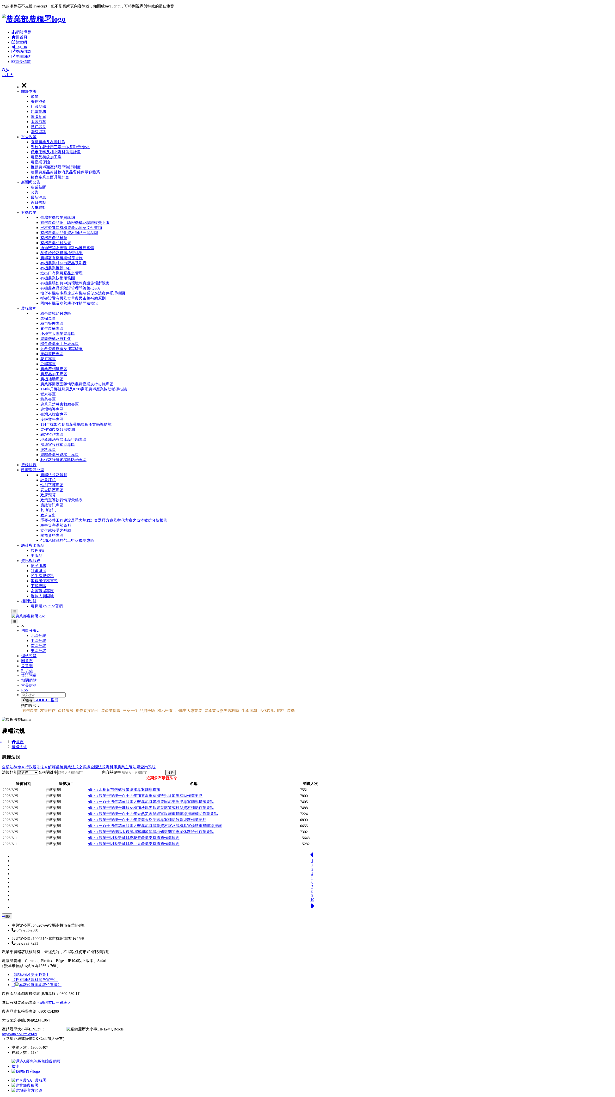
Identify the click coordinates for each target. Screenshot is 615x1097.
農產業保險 (40, 162)
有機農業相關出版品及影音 (63, 263)
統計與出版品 (32, 545)
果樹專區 (48, 318)
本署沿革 (38, 122)
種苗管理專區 (51, 323)
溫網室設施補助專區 (57, 445)
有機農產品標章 (53, 238)
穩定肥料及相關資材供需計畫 (56, 152)
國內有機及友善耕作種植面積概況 (69, 303)
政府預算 (48, 495)
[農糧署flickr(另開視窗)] (25, 1085)
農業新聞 (38, 187)
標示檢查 (165, 711)
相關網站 (29, 680)
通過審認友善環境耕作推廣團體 (67, 248)
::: (3, 915)
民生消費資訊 (42, 576)
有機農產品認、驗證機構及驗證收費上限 (75, 223)
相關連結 (29, 601)
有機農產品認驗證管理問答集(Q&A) (70, 288)
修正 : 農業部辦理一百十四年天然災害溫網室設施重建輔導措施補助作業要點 (153, 814)
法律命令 (17, 767)
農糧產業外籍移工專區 (59, 455)
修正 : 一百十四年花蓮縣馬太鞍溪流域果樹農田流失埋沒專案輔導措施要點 (151, 802)
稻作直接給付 (87, 711)
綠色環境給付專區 (55, 313)
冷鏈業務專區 (51, 419)
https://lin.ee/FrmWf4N (19, 1034)
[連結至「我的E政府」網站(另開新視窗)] (26, 1071)
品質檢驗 (147, 711)
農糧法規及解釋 (53, 475)
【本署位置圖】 (37, 985)
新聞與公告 (30, 182)
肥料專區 (48, 450)
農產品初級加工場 (46, 157)
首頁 (20, 742)
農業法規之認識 (76, 767)
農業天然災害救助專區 (59, 404)
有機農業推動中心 (55, 268)
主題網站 (23, 57)
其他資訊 (48, 510)
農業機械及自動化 (55, 339)
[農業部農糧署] (34, 19)
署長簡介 (38, 101)
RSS (24, 690)
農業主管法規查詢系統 (136, 767)
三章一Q (130, 711)
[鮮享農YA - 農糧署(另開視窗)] (29, 1080)
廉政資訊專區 (51, 505)
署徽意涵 (38, 117)
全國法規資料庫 (103, 767)
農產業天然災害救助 (221, 711)
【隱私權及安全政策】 (31, 975)
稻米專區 (48, 394)
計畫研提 (38, 571)
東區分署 (38, 651)
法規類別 (9, 772)
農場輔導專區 (51, 409)
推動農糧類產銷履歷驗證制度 (56, 167)
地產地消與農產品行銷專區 (63, 440)
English (21, 47)
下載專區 (38, 586)
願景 (34, 96)
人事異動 (38, 207)
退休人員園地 (42, 596)
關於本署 (29, 91)
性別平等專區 (51, 485)
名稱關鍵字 (47, 772)
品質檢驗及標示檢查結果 (61, 253)
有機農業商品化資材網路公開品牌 (69, 233)
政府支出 (48, 515)
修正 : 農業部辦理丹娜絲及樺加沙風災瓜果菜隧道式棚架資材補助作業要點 (151, 808)
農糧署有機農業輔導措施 (61, 258)
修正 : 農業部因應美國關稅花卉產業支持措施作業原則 (133, 838)
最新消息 (38, 197)
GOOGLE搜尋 (46, 700)
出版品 (36, 556)
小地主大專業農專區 (57, 334)
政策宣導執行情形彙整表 (61, 500)
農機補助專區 (51, 379)
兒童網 (21, 42)
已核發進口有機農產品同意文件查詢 (71, 228)
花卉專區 (48, 359)
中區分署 (38, 641)
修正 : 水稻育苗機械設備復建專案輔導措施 (124, 790)
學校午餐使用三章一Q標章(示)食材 (60, 147)
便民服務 (38, 566)
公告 (34, 192)
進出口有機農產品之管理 (61, 273)
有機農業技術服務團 (57, 278)
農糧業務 (29, 308)
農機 (291, 711)
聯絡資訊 (38, 132)
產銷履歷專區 (51, 354)
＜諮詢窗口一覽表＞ (54, 1002)
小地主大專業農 (188, 711)
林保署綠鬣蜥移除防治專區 (63, 460)
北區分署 (38, 636)
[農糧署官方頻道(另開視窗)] (27, 1090)
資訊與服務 (30, 561)
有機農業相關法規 (55, 243)
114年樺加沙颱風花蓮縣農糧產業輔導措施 (75, 424)
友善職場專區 (42, 591)
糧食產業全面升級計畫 (50, 177)
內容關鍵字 (111, 772)
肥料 (281, 711)
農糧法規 (29, 465)
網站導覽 (23, 32)
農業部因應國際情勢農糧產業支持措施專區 (76, 384)
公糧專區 (48, 364)
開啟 (7, 916)
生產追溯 (249, 711)
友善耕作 (47, 711)
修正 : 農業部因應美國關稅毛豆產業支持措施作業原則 (133, 844)
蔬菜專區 (48, 399)
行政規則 (32, 767)
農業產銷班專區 (53, 369)
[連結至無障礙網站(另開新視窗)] (37, 1066)
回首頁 (21, 37)
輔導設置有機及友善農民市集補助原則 (73, 298)
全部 (6, 767)
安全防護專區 (51, 490)
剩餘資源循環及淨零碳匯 (61, 349)
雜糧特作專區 (51, 434)
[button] (317, 112)
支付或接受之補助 (55, 530)
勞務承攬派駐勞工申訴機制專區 (67, 540)
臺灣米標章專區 (53, 414)
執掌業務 (38, 112)
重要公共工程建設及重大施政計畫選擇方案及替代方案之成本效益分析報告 (103, 520)
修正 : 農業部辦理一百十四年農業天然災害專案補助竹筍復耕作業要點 (147, 820)
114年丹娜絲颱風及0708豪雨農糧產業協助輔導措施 (83, 389)
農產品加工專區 (53, 374)
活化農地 (267, 711)
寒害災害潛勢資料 (55, 525)
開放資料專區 (51, 535)
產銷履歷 (65, 711)
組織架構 (38, 107)
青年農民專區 (51, 329)
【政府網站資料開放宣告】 (35, 980)
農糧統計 (38, 550)
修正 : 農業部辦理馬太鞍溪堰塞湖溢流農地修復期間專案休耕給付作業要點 (151, 832)
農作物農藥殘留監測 (57, 429)
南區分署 (38, 646)
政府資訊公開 (32, 470)
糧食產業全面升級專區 (59, 344)
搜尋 (29, 700)
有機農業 (29, 212)
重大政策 (29, 137)
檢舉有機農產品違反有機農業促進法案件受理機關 (82, 293)
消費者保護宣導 (44, 581)
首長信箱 (23, 62)
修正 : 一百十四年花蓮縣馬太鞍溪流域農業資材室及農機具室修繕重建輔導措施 (155, 826)
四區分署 (29, 631)
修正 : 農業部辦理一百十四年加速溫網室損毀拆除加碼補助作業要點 (145, 796)
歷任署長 (38, 127)
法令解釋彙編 (51, 767)
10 (312, 900)
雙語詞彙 (23, 51)
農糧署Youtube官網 (47, 606)
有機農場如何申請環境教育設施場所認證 (75, 283)
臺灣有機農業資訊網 (57, 218)
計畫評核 (48, 480)
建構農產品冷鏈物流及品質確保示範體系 (65, 172)
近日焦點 (38, 202)
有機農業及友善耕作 (48, 142)
